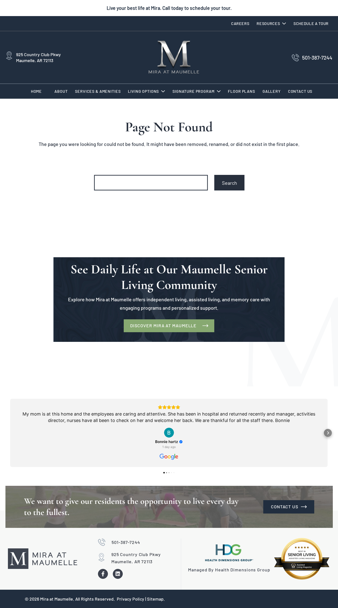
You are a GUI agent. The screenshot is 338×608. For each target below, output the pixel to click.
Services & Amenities (98, 91)
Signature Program (193, 91)
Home (36, 91)
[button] (271, 23)
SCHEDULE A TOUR (311, 23)
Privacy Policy (130, 599)
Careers (240, 23)
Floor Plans (241, 91)
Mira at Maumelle (56, 599)
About (61, 91)
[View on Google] (169, 433)
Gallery (272, 91)
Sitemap (155, 599)
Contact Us (300, 91)
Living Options (143, 91)
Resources (268, 23)
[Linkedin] (118, 574)
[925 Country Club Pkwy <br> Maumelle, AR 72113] (9, 56)
